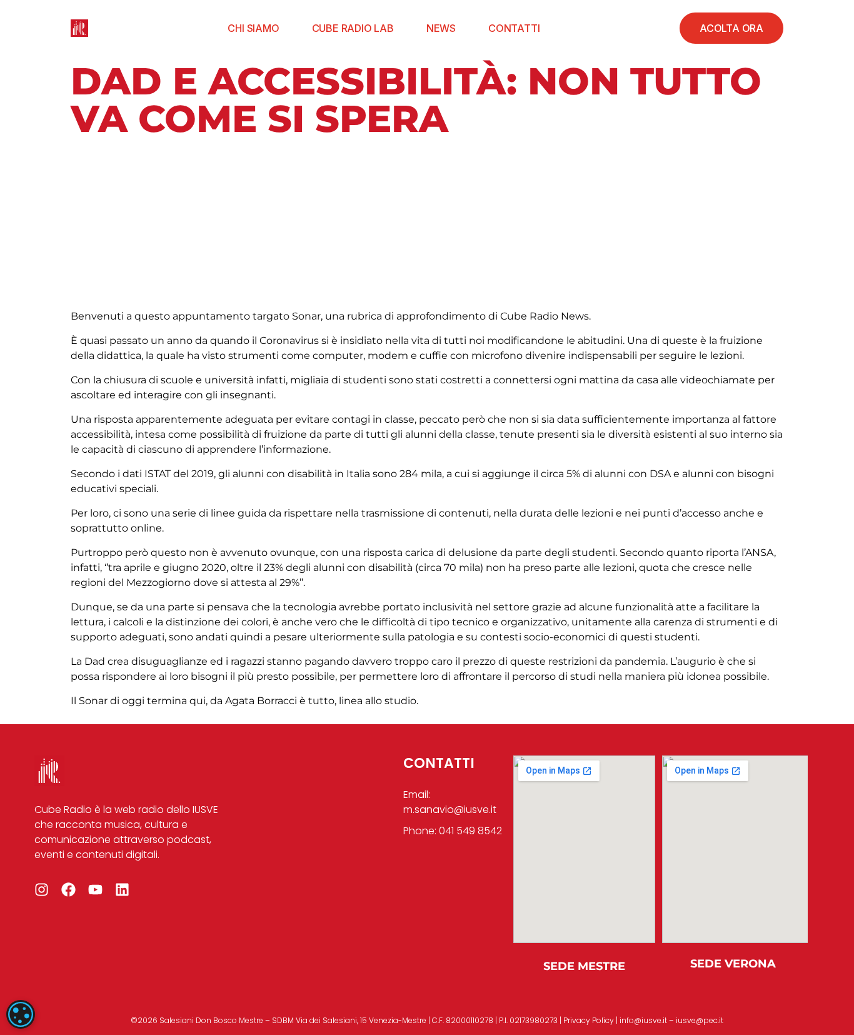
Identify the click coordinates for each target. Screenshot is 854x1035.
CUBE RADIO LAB (353, 28)
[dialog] (20, 1014)
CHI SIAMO (253, 28)
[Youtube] (95, 889)
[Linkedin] (122, 889)
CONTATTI (514, 28)
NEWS (441, 28)
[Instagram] (41, 889)
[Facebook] (68, 889)
